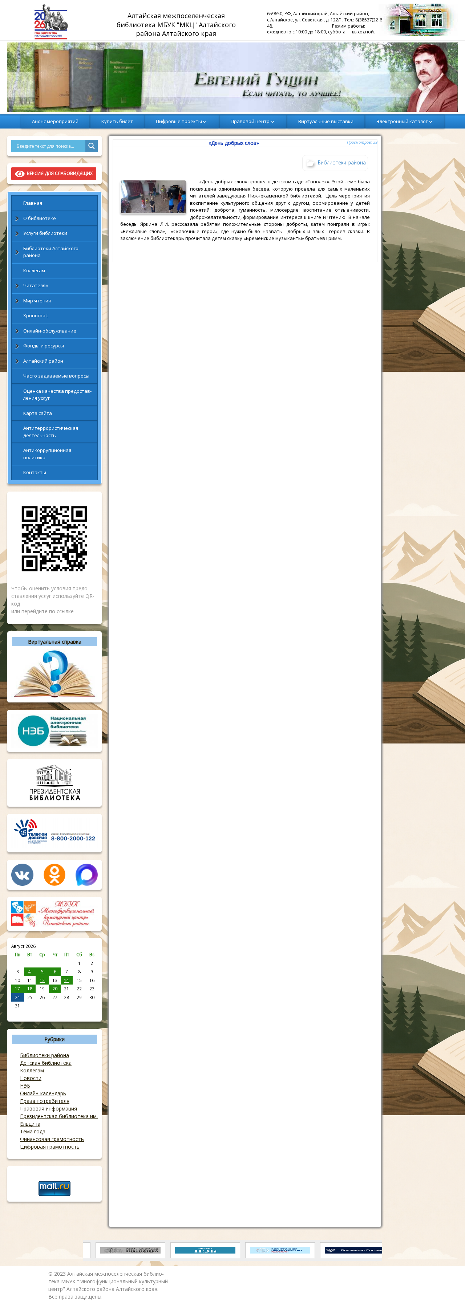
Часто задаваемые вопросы (56, 375)
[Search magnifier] (91, 146)
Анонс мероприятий (55, 121)
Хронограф (36, 315)
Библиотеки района (44, 1055)
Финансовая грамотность (52, 1139)
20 (54, 988)
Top (447, 1286)
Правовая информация (48, 1108)
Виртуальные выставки (325, 121)
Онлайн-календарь (43, 1093)
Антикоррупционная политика (47, 454)
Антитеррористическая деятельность (50, 432)
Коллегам (34, 270)
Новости (30, 1078)
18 (29, 988)
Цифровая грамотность (50, 1146)
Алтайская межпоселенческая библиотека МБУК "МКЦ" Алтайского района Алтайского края (177, 24)
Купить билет (117, 121)
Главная (32, 203)
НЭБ (25, 1085)
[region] (232, 77)
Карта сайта (37, 413)
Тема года (32, 1131)
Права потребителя (44, 1100)
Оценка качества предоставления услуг (57, 395)
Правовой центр (250, 121)
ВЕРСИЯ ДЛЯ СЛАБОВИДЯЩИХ (59, 173)
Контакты (34, 472)
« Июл (17, 1013)
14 (66, 980)
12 (42, 980)
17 (17, 988)
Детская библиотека (46, 1062)
